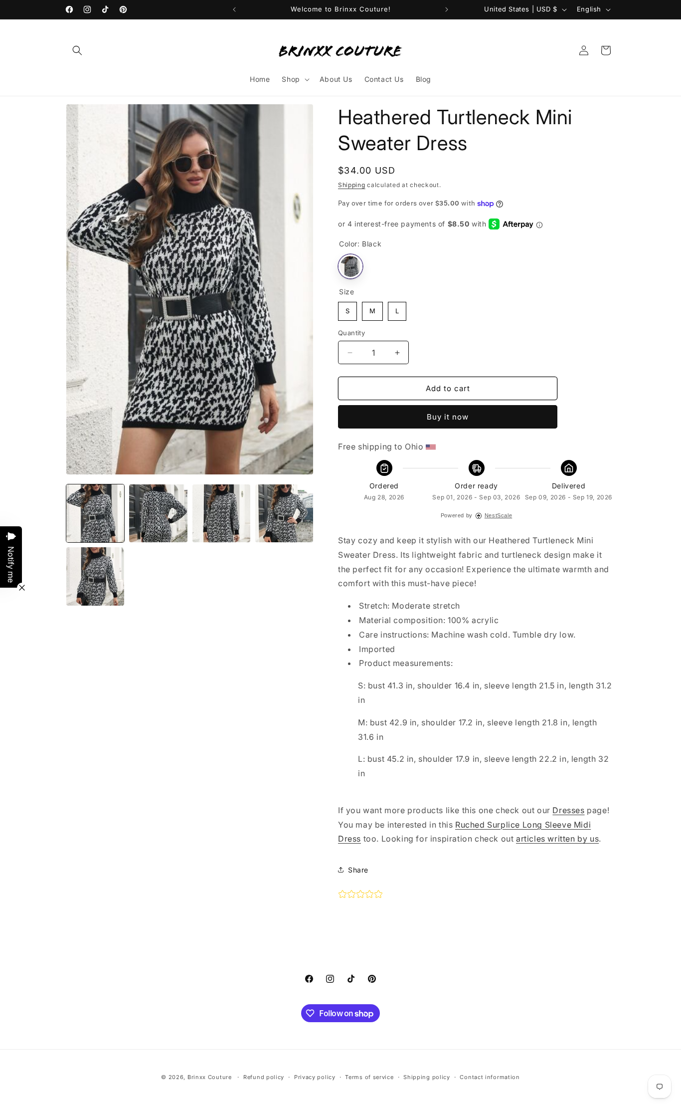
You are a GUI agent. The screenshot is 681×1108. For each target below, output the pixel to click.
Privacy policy (315, 1077)
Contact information (489, 1077)
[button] (77, 50)
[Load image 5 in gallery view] (95, 576)
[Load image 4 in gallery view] (284, 513)
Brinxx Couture (209, 1077)
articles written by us (557, 839)
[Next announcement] (447, 9)
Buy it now (448, 417)
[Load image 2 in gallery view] (158, 513)
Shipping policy (426, 1077)
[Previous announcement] (234, 9)
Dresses (568, 810)
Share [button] (358, 870)
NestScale (498, 515)
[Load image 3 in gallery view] (221, 513)
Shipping (351, 185)
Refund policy (263, 1077)
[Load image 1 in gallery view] (95, 513)
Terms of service (369, 1077)
